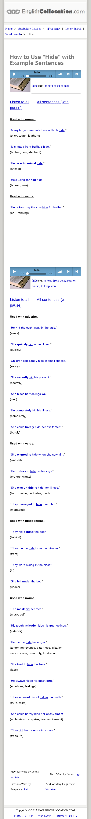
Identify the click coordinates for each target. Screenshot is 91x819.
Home (8, 28)
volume (60, 74)
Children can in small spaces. (38, 360)
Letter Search (73, 28)
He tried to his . (28, 642)
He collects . (27, 163)
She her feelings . (29, 393)
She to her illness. (35, 487)
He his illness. (31, 410)
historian (51, 789)
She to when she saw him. (37, 454)
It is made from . (30, 146)
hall (26, 789)
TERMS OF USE (23, 816)
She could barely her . (37, 713)
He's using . (27, 179)
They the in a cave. (32, 730)
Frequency (54, 28)
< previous (68, 74)
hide (34, 85)
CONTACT (44, 816)
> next (77, 74)
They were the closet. (31, 565)
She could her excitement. (36, 427)
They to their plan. (33, 504)
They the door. (28, 531)
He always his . (32, 680)
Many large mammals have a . (38, 130)
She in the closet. (30, 344)
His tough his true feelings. (39, 625)
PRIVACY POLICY (66, 816)
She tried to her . (28, 664)
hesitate (15, 777)
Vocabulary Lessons (29, 28)
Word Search (13, 34)
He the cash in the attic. (33, 327)
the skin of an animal (56, 85)
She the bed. (26, 581)
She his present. (30, 377)
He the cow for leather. (37, 207)
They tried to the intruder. (35, 548)
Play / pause (14, 74)
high (77, 774)
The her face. (26, 609)
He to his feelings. (31, 471)
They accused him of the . (36, 697)
